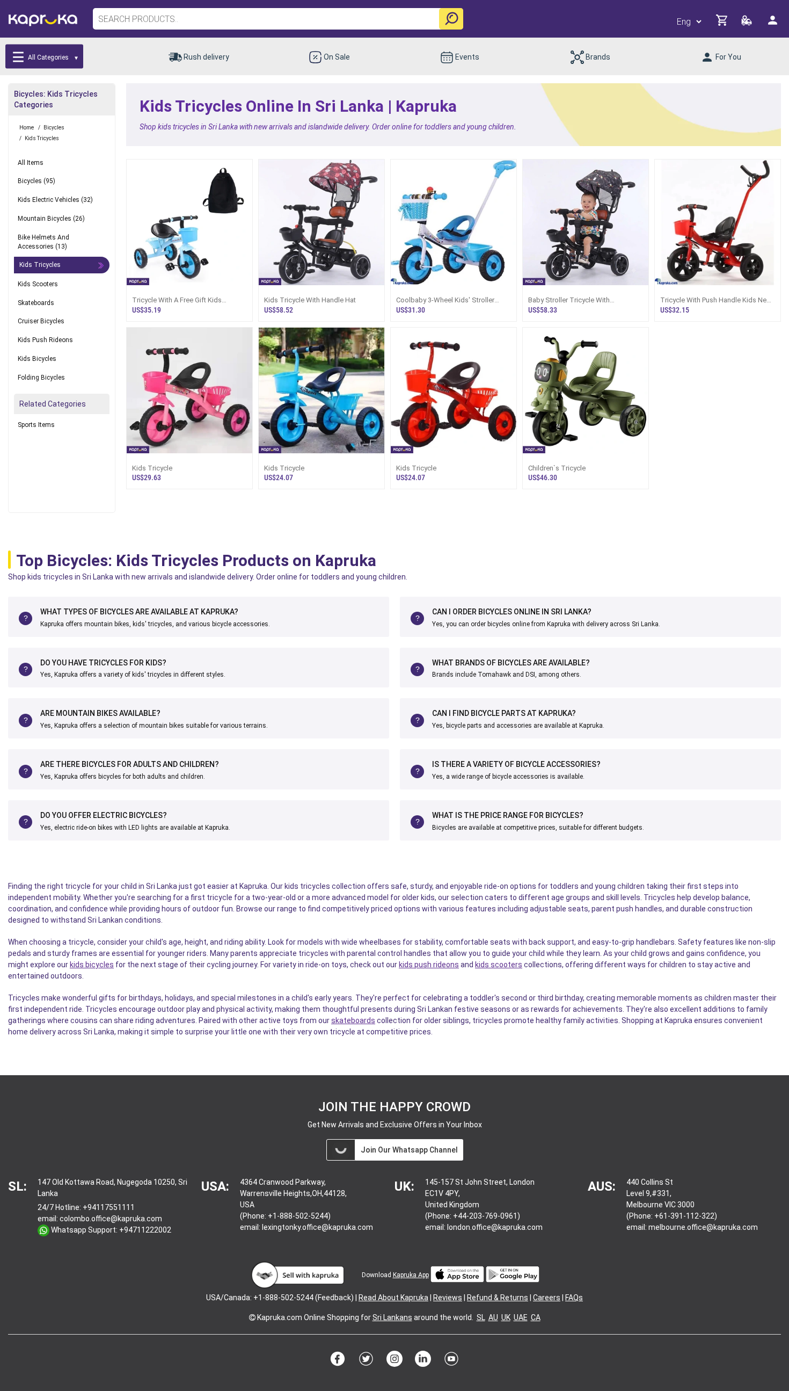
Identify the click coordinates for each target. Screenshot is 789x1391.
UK (505, 1317)
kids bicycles (92, 964)
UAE (521, 1317)
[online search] (451, 19)
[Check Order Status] (747, 23)
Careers (546, 1297)
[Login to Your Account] (773, 24)
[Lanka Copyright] (252, 1317)
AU (493, 1317)
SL (481, 1317)
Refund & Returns (497, 1297)
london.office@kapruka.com (495, 1227)
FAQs (574, 1297)
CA (535, 1317)
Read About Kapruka (393, 1297)
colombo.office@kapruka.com (111, 1218)
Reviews (447, 1297)
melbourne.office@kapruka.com (703, 1227)
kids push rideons (429, 964)
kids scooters (498, 964)
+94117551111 (109, 1207)
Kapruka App (411, 1275)
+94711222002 (145, 1230)
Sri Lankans (392, 1317)
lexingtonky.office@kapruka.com (317, 1227)
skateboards (353, 1020)
